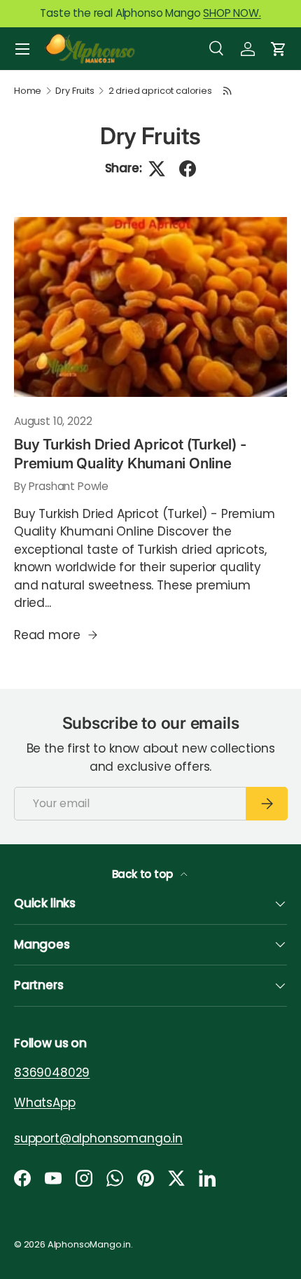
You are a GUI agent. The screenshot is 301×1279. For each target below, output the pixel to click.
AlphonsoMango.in (89, 1244)
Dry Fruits (74, 91)
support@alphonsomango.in (98, 1137)
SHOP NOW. (231, 13)
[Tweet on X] (156, 168)
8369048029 (52, 1072)
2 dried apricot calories (160, 91)
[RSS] (227, 90)
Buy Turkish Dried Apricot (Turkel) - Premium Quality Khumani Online (130, 453)
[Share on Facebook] (187, 168)
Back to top (144, 874)
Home (27, 91)
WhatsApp (45, 1101)
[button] (278, 49)
